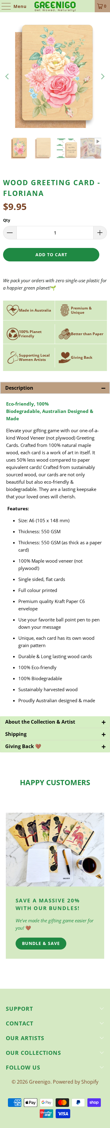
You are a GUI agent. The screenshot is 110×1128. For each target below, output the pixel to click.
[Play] (55, 76)
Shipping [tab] (55, 734)
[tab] (55, 722)
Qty (6, 220)
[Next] (102, 76)
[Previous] (8, 76)
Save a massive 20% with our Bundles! (48, 904)
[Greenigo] (55, 6)
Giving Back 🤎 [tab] (55, 746)
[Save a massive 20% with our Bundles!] (55, 850)
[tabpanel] (55, 555)
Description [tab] (55, 388)
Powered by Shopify (75, 1081)
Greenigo (39, 1081)
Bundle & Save (41, 943)
